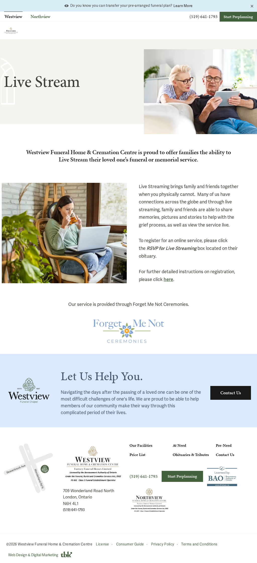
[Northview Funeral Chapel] (28, 468)
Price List (137, 455)
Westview (13, 16)
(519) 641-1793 (203, 16)
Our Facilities (141, 445)
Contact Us (230, 392)
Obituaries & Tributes (191, 455)
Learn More (183, 6)
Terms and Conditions (199, 544)
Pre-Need (224, 445)
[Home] (11, 30)
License (102, 544)
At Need (179, 445)
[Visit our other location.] (150, 500)
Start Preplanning (238, 17)
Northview (40, 16)
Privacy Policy (162, 544)
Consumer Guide (130, 544)
